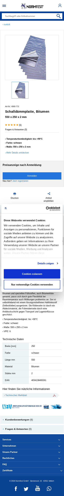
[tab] (32, 420)
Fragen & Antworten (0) (16, 129)
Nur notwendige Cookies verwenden (32, 284)
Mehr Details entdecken (17, 152)
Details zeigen (46, 263)
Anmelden (32, 176)
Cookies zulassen (32, 273)
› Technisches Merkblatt (15, 395)
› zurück (6, 24)
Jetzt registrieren (20, 181)
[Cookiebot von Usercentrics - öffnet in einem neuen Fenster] (46, 209)
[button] (32, 419)
